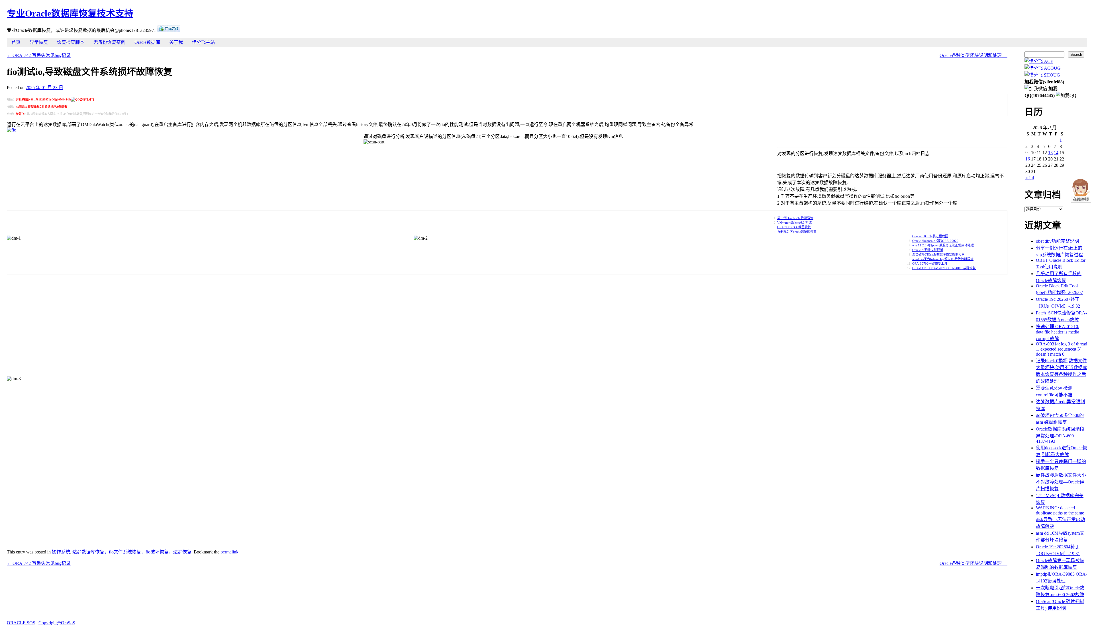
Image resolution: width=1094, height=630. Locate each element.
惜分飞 (20, 114)
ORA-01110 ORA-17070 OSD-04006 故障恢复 (944, 268)
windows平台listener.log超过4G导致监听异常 (942, 259)
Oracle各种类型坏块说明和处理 (973, 55)
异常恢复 (39, 42)
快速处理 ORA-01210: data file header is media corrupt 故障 (1057, 332)
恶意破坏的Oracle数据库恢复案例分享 (938, 254)
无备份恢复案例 (109, 42)
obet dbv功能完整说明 (1057, 241)
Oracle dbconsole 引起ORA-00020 (935, 240)
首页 (16, 42)
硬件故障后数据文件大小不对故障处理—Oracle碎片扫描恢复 (1061, 482)
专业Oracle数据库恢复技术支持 (70, 13)
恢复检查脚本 (70, 42)
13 (1050, 152)
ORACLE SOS (21, 622)
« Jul (1029, 177)
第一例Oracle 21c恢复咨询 (795, 218)
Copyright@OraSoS (56, 622)
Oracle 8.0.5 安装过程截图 (930, 236)
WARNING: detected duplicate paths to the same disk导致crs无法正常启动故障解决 (1060, 517)
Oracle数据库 (147, 42)
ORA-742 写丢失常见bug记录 (39, 55)
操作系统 (61, 551)
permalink (229, 551)
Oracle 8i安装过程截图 (927, 250)
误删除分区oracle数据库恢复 (797, 231)
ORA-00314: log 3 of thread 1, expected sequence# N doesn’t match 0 (1061, 349)
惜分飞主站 (203, 42)
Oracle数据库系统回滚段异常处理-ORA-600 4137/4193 (1060, 435)
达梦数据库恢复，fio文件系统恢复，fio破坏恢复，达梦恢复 (131, 551)
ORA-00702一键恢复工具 (929, 263)
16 (1027, 159)
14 (1056, 152)
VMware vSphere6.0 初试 (794, 222)
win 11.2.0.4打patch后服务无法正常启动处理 (943, 245)
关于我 (176, 42)
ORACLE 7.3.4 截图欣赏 (794, 227)
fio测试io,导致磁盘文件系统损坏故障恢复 (42, 106)
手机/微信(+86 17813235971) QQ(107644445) (43, 99)
